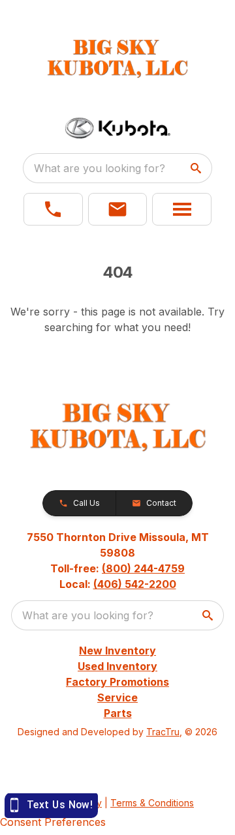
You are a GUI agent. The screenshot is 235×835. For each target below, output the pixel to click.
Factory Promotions (117, 681)
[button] (53, 209)
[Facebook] (117, 765)
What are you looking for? (99, 168)
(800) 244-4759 (143, 568)
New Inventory (117, 650)
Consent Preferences (53, 821)
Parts (118, 713)
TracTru (163, 731)
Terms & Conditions (152, 802)
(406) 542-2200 (134, 584)
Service (117, 697)
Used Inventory (117, 666)
